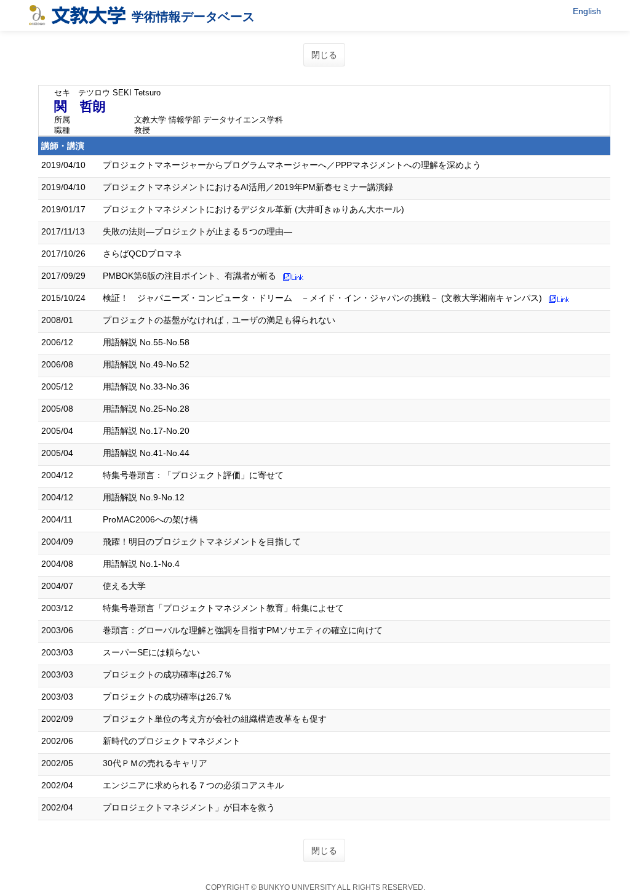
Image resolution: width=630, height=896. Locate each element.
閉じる (324, 55)
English (587, 11)
